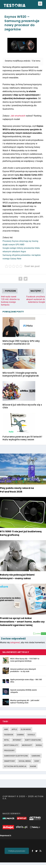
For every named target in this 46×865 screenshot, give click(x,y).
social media (25, 761)
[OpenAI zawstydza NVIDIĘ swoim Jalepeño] (6, 691)
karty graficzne (33, 740)
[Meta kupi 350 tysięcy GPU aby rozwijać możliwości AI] (19, 327)
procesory (9, 750)
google (31, 735)
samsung (36, 756)
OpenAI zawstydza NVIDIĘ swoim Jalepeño (23, 691)
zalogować (15, 642)
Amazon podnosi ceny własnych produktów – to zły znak (23, 670)
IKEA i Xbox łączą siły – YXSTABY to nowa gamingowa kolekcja (24, 660)
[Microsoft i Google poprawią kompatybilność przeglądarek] (19, 359)
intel (6, 740)
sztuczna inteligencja (15, 766)
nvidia (39, 745)
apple (14, 729)
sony (36, 761)
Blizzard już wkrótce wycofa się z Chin (22, 406)
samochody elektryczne (16, 756)
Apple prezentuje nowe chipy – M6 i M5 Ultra (26, 680)
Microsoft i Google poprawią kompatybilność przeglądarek (21, 374)
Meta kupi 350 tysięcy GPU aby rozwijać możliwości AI (21, 342)
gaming (20, 735)
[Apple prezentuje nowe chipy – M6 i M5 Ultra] (6, 681)
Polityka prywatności (16, 851)
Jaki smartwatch (17, 116)
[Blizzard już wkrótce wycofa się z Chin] (19, 391)
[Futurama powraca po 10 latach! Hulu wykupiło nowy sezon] (19, 423)
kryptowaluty (11, 745)
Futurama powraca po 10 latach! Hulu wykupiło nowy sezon (22, 438)
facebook (8, 735)
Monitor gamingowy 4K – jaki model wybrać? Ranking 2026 (24, 701)
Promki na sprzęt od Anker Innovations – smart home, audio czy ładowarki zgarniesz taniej (22, 622)
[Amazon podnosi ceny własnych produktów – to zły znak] (6, 671)
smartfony (9, 761)
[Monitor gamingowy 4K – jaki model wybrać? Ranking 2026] (6, 702)
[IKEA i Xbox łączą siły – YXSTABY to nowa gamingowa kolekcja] (6, 660)
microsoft (27, 745)
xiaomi (33, 766)
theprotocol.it (5, 835)
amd (6, 729)
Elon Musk (26, 729)
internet (17, 740)
